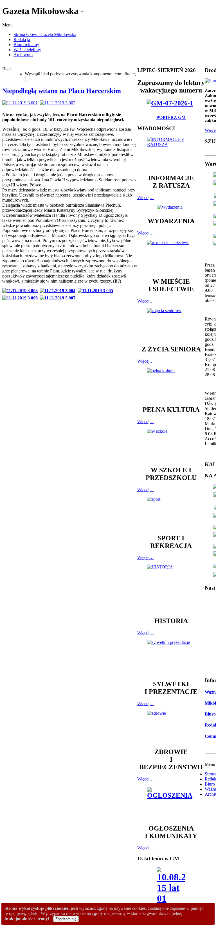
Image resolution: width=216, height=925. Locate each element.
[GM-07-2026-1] (171, 103)
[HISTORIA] (171, 588)
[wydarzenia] (171, 207)
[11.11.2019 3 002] (59, 102)
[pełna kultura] (171, 384)
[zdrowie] (171, 727)
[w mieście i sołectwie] (171, 256)
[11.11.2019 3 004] (59, 290)
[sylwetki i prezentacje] (171, 657)
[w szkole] (171, 445)
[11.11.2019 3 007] (59, 297)
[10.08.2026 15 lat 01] (171, 887)
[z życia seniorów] (171, 324)
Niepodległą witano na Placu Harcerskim (61, 90)
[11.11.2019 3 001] (21, 102)
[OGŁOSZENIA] (171, 803)
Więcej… (145, 197)
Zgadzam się (65, 919)
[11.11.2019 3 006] (21, 297)
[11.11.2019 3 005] (96, 290)
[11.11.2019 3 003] (21, 290)
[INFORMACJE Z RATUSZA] (171, 153)
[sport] (171, 513)
